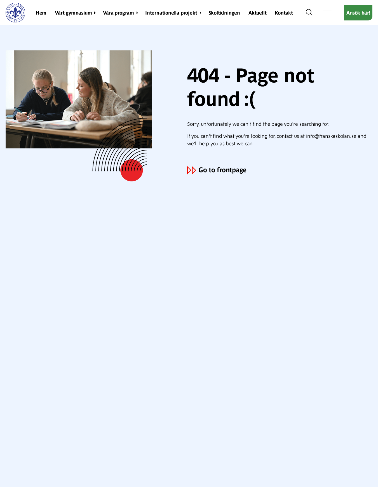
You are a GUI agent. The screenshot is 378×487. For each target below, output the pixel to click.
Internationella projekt (171, 13)
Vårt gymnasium (73, 13)
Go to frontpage (222, 170)
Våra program (118, 13)
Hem (41, 13)
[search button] (309, 12)
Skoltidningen (224, 13)
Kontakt (284, 13)
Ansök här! (358, 13)
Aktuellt (257, 13)
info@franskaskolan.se (331, 136)
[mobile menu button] (327, 12)
